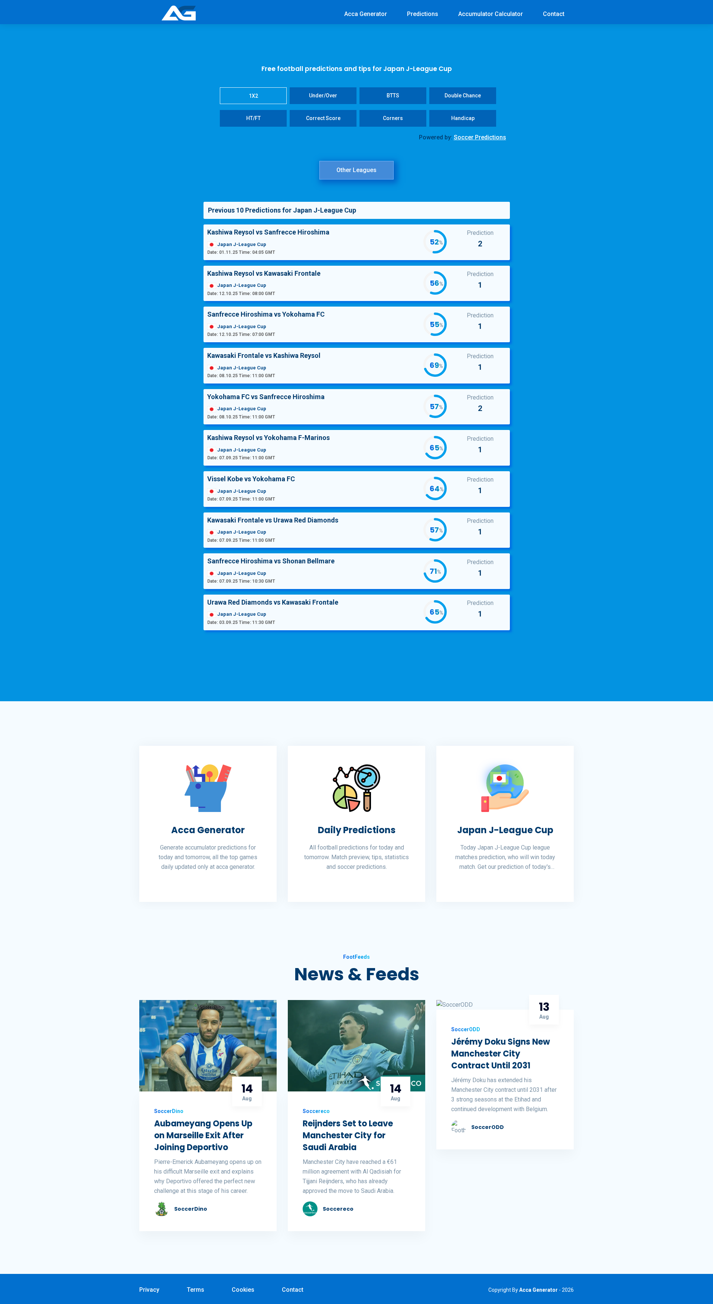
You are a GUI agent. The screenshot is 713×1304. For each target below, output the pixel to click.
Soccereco (338, 1209)
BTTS (393, 95)
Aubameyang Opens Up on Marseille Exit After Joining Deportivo (203, 1135)
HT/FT (253, 118)
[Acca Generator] (179, 12)
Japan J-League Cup (505, 830)
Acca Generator (365, 13)
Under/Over (323, 95)
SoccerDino (190, 1209)
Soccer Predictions (480, 137)
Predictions (422, 13)
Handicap (463, 118)
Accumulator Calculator (490, 13)
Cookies (243, 1289)
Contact (553, 13)
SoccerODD (487, 1127)
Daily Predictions (356, 830)
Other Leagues (356, 170)
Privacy (149, 1289)
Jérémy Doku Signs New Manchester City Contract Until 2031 (500, 1053)
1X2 (253, 96)
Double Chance (463, 95)
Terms (195, 1289)
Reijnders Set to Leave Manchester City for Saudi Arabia (348, 1135)
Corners (393, 118)
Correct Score (323, 118)
